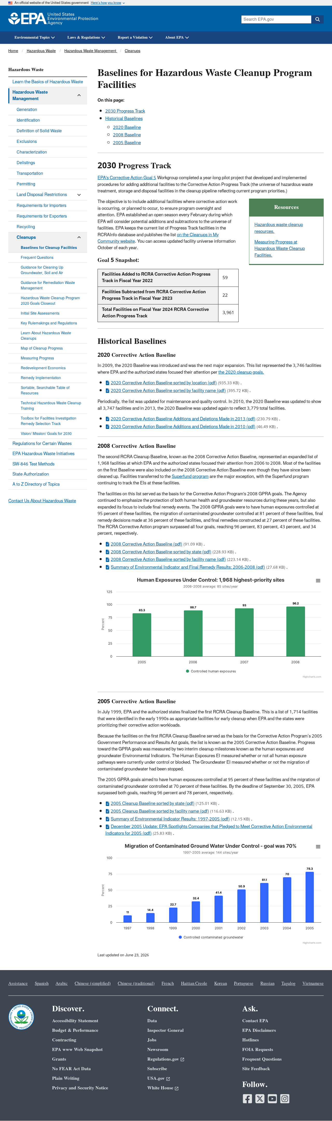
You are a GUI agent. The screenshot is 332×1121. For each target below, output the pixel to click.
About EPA (174, 37)
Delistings (26, 162)
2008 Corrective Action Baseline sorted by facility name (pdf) (168, 559)
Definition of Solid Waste (39, 131)
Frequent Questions (37, 257)
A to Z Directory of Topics (36, 484)
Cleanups (132, 51)
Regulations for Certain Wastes (42, 443)
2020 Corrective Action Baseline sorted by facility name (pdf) (168, 390)
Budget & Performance (75, 1030)
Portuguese (243, 983)
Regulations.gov (163, 1059)
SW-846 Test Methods (33, 464)
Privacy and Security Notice (80, 1088)
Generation (27, 109)
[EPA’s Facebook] (247, 1099)
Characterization (32, 152)
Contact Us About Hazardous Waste (42, 501)
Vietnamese (313, 983)
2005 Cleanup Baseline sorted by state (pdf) (153, 803)
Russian (267, 983)
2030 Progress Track (125, 111)
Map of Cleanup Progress (42, 348)
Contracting (64, 1040)
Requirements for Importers (41, 205)
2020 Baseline (127, 127)
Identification (28, 120)
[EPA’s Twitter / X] (260, 1099)
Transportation (30, 173)
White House (160, 1088)
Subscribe (157, 1068)
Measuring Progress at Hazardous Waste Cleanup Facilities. (279, 249)
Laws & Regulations (83, 37)
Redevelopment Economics (43, 368)
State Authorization (30, 474)
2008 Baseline (127, 135)
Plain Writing (65, 1078)
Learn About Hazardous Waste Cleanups (46, 335)
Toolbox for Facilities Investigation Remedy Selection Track (48, 421)
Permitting (26, 184)
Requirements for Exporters (42, 216)
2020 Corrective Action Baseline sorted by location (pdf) (164, 383)
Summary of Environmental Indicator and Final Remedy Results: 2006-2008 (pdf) (188, 567)
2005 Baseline (127, 143)
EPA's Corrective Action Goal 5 (127, 178)
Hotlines (250, 1040)
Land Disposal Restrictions (42, 194)
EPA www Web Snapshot (77, 1049)
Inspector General (165, 1030)
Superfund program (190, 476)
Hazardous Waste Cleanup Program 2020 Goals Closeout (50, 300)
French (168, 983)
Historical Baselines (124, 118)
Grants (59, 1059)
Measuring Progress (37, 358)
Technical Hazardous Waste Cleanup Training (51, 405)
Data (152, 1020)
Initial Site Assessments (40, 313)
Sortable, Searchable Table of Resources (45, 390)
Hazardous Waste (41, 51)
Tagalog (288, 983)
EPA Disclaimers (259, 1030)
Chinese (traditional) (136, 983)
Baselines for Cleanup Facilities (49, 248)
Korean (220, 983)
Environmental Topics (32, 37)
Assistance (18, 983)
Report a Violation (133, 37)
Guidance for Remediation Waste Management (48, 285)
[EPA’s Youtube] (272, 1099)
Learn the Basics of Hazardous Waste (47, 82)
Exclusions (27, 141)
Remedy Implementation (41, 378)
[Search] (317, 19)
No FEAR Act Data (71, 1068)
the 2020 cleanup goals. (241, 372)
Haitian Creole (194, 983)
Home (13, 51)
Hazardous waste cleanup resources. (278, 228)
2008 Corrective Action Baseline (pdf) (146, 544)
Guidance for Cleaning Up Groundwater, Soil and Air (42, 270)
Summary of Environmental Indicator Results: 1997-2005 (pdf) (170, 819)
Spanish (42, 983)
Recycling (26, 226)
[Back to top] (318, 1107)
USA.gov (156, 1078)
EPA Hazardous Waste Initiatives (43, 453)
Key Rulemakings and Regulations (49, 323)
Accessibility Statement (75, 1020)
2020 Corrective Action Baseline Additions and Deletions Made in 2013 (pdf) (183, 419)
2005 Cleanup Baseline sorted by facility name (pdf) (160, 811)
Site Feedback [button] (256, 1068)
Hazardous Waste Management (90, 51)
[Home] (53, 18)
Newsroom (157, 1049)
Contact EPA (255, 1020)
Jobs (151, 1040)
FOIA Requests (257, 1049)
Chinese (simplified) (93, 983)
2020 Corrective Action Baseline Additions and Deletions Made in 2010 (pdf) (183, 426)
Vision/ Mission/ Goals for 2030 (46, 433)
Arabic (62, 983)
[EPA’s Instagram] (285, 1099)
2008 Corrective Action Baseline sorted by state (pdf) (161, 552)
